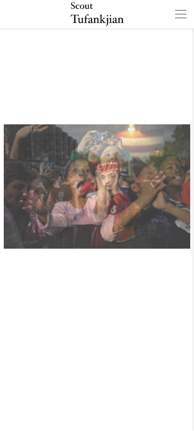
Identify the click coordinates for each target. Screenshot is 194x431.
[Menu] (180, 14)
